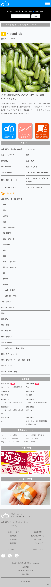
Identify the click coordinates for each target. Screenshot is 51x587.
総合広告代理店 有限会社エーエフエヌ (25, 563)
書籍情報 (13, 543)
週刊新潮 (4, 395)
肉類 (4, 222)
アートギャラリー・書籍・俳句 (37, 172)
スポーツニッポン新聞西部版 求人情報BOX (37, 422)
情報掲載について (37, 536)
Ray (27, 387)
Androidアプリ (38, 549)
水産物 (5, 216)
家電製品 (4, 161)
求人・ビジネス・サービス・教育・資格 (37, 179)
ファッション (31, 149)
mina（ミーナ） (30, 442)
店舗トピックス (13, 532)
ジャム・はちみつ (9, 262)
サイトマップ (37, 543)
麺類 (4, 256)
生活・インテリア (7, 155)
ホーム (4, 25)
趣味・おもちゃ (31, 167)
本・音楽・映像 (7, 172)
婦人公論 (29, 410)
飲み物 (5, 279)
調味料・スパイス (9, 267)
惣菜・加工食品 (8, 227)
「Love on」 (13, 526)
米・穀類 (6, 244)
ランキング (10, 193)
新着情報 (13, 536)
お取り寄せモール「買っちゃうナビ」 (15, 522)
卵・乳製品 (7, 233)
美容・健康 (30, 161)
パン (4, 250)
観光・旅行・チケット (9, 180)
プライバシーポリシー (25, 571)
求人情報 (13, 539)
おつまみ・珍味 (10, 296)
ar (2, 421)
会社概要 (25, 567)
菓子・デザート (8, 239)
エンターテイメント (8, 187)
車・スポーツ (6, 167)
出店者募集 (38, 532)
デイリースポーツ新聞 (27, 435)
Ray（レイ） (6, 442)
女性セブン (5, 438)
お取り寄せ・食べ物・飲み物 (11, 149)
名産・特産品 (10, 290)
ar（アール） (17, 442)
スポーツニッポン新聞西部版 (11, 387)
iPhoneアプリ (13, 549)
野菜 (4, 205)
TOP (47, 585)
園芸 (27, 155)
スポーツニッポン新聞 (9, 435)
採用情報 (25, 574)
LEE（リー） (24, 438)
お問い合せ (38, 539)
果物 (4, 210)
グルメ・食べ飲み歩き (34, 187)
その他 (5, 284)
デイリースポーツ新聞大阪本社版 (12, 411)
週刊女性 (29, 395)
